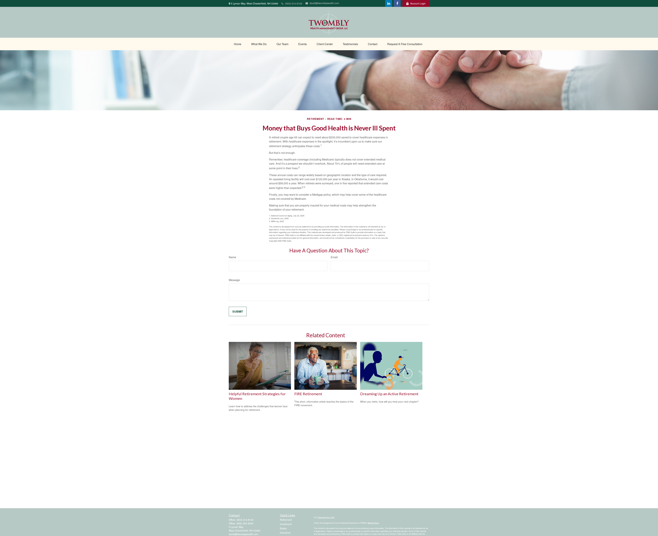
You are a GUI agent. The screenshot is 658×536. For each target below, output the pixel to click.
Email (334, 257)
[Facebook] (397, 3)
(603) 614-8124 (293, 3)
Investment (286, 524)
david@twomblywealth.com (324, 3)
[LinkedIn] (388, 3)
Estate (283, 528)
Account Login (418, 3)
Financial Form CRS (326, 517)
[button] (237, 44)
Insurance (285, 532)
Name (232, 257)
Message (234, 280)
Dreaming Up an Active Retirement (389, 393)
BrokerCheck (373, 522)
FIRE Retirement (308, 393)
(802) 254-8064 (244, 523)
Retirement (286, 519)
